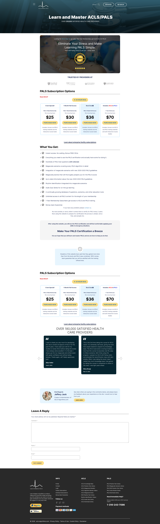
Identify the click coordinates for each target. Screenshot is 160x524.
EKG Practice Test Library (87, 495)
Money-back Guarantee (54, 205)
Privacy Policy (54, 521)
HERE (74, 39)
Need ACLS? (44, 97)
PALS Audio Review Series (113, 490)
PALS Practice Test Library (113, 483)
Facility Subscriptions (61, 490)
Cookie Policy (74, 521)
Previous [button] (38, 359)
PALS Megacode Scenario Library (115, 486)
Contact (58, 486)
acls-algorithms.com (42, 521)
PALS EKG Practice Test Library (115, 488)
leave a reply (79, 400)
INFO (58, 479)
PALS (109, 479)
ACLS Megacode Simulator (88, 488)
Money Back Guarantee (62, 495)
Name (33, 445)
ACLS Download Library (87, 501)
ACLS (83, 479)
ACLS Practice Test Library (88, 486)
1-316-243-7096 (116, 504)
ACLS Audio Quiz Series (87, 499)
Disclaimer (83, 521)
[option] (61, 355)
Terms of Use (64, 521)
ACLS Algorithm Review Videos (89, 490)
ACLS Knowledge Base (87, 483)
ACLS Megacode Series (87, 492)
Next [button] (118, 359)
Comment (34, 420)
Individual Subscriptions (62, 492)
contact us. (87, 208)
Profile (57, 483)
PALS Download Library (113, 492)
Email (33, 454)
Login (57, 488)
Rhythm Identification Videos (88, 497)
